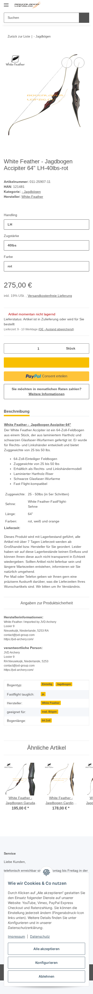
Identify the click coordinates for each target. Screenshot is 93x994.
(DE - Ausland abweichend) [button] (56, 329)
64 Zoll (46, 720)
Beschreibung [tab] (17, 411)
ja (43, 694)
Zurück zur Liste (19, 36)
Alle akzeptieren (46, 949)
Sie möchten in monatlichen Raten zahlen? (47, 391)
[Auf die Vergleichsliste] (67, 62)
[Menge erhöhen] (84, 348)
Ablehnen (46, 976)
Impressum (16, 936)
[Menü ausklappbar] (6, 3)
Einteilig (47, 684)
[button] (70, 5)
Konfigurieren (46, 963)
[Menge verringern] (9, 348)
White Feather (50, 702)
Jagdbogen (64, 684)
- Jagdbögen (31, 192)
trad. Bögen (49, 711)
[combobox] (46, 224)
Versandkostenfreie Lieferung (50, 296)
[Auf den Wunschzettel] (79, 62)
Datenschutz (40, 936)
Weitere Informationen (47, 394)
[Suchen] (84, 18)
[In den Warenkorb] (7, 51)
